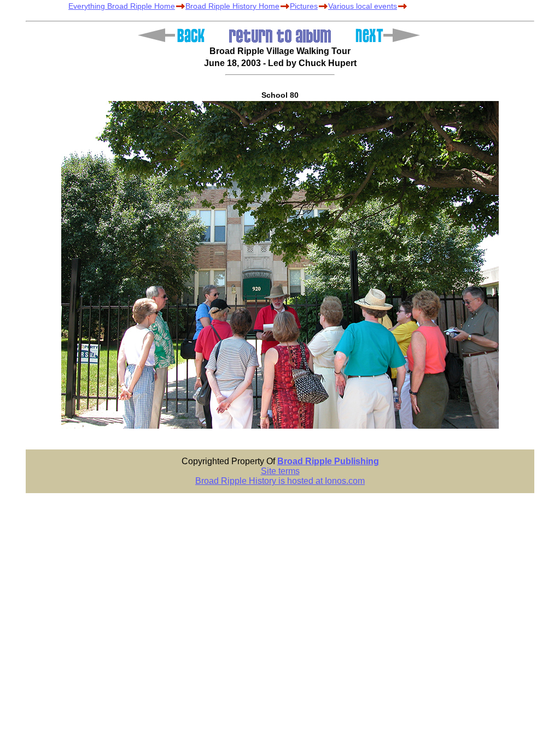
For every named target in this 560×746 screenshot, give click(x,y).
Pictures (304, 6)
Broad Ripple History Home (232, 6)
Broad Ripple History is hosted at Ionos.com (280, 481)
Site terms (280, 471)
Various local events (362, 6)
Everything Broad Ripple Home (121, 6)
